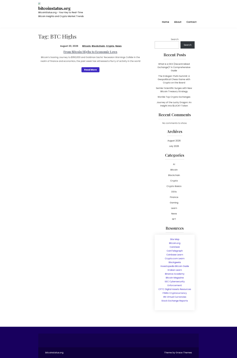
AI (174, 164)
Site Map (174, 239)
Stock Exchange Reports (174, 300)
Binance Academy (174, 273)
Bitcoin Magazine (175, 277)
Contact (191, 22)
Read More (90, 69)
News (118, 46)
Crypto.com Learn (174, 258)
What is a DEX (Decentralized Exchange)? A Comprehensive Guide (174, 67)
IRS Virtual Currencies (174, 296)
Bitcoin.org (174, 243)
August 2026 (174, 140)
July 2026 (174, 146)
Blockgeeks (175, 262)
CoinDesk (175, 247)
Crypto (110, 46)
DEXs (174, 191)
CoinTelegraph (175, 250)
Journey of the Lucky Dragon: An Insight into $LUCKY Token (174, 104)
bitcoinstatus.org (54, 8)
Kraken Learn (175, 270)
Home (165, 22)
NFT (174, 219)
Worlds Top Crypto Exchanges (174, 96)
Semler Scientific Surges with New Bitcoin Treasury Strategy (174, 90)
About (177, 22)
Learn (174, 208)
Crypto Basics (174, 186)
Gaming (174, 202)
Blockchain (98, 46)
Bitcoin (86, 46)
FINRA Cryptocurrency (175, 293)
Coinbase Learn (174, 254)
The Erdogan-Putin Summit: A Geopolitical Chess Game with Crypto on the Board (174, 79)
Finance (174, 197)
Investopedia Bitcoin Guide (174, 266)
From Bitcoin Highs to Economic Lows (90, 52)
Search (175, 39)
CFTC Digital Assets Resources (174, 289)
